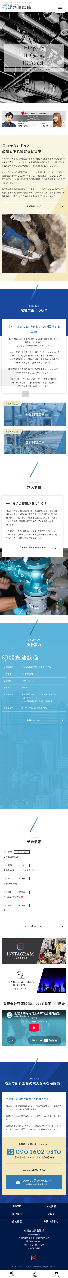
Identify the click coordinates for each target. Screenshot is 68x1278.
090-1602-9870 (36, 1241)
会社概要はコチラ (34, 720)
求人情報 (51, 1206)
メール (56, 1276)
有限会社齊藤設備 (34, 1230)
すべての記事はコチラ (34, 926)
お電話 (34, 1276)
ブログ (51, 1214)
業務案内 (17, 1214)
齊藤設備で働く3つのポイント (32, 547)
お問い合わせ (51, 1221)
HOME (17, 1206)
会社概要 (17, 1221)
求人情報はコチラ (34, 206)
